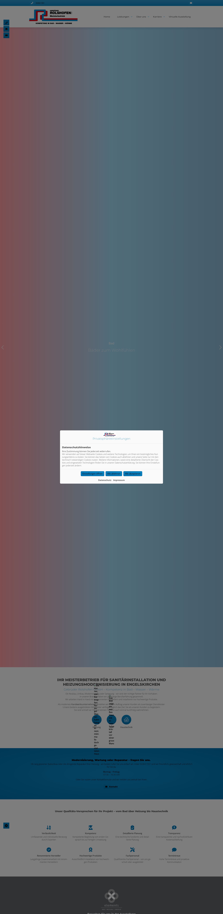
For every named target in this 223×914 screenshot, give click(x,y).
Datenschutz (104, 480)
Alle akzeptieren (133, 473)
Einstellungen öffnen (92, 473)
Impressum (119, 480)
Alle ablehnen (113, 473)
